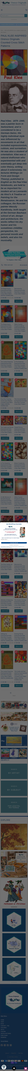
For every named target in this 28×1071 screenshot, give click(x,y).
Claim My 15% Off (14, 542)
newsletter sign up (4, 539)
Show (14, 1068)
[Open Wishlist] (25, 1068)
